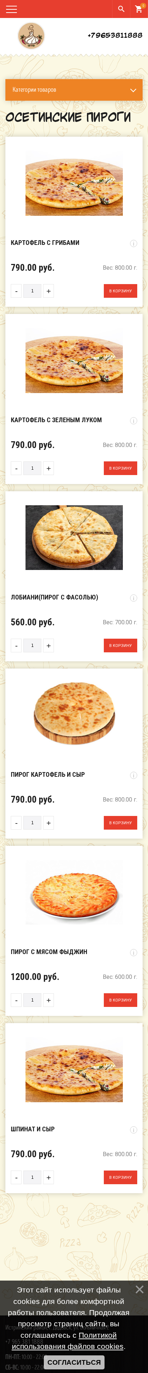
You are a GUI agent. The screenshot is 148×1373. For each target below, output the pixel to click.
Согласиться (74, 1362)
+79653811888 (115, 36)
